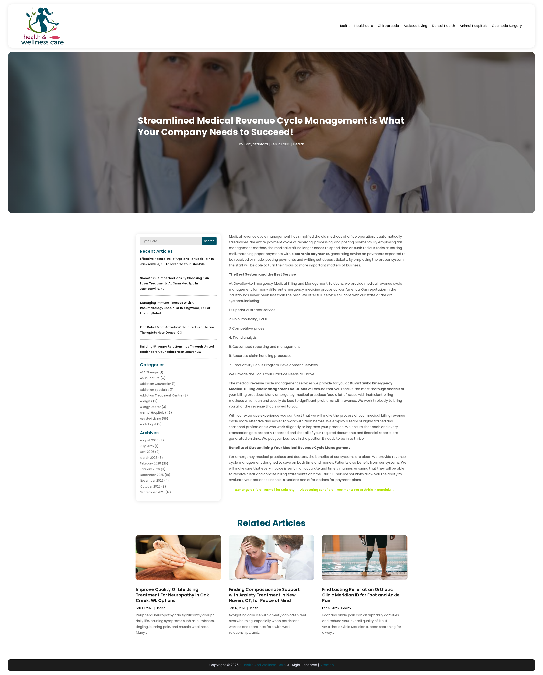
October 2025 (150, 486)
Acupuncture (150, 378)
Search (209, 241)
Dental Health (443, 25)
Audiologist (148, 424)
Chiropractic (388, 25)
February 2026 (150, 463)
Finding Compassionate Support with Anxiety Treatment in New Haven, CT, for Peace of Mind (264, 594)
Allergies (146, 401)
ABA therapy (149, 372)
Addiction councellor (155, 384)
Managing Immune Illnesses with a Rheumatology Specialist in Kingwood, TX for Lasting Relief (175, 308)
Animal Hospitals (473, 25)
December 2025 (152, 475)
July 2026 (147, 446)
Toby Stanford (256, 144)
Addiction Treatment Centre (161, 395)
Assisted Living (415, 25)
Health (344, 25)
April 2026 (147, 452)
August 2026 (149, 440)
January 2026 (150, 469)
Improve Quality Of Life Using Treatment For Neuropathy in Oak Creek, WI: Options (172, 594)
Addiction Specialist (154, 390)
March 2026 (148, 458)
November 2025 (151, 480)
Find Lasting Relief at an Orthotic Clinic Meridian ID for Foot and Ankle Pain (361, 594)
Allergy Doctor (150, 407)
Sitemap (327, 665)
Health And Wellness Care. (264, 665)
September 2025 (152, 492)
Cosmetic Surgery (507, 25)
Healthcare (363, 25)
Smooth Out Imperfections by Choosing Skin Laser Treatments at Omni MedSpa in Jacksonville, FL (174, 283)
